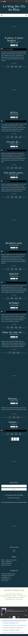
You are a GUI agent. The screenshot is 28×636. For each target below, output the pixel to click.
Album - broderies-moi (6, 563)
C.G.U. (5, 597)
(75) (5, 577)
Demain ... (14, 398)
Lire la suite (14, 63)
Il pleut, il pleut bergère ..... (14, 39)
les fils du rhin (12, 502)
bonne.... (14, 422)
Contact (18, 595)
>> (17, 439)
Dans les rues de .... (14, 332)
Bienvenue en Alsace (6, 565)
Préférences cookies (19, 599)
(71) (6, 578)
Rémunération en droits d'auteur (12, 597)
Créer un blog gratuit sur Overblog (5, 595)
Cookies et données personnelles (10, 599)
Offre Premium (20, 597)
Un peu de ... (14, 141)
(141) (8, 573)
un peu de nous (14, 424)
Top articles (14, 595)
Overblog (22, 590)
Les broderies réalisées (14, 114)
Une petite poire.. (14, 172)
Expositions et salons (14, 42)
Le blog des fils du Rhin (14, 7)
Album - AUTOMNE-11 (6, 561)
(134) (7, 575)
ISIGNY (14, 273)
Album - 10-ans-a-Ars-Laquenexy (9, 560)
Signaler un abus (23, 595)
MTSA (14, 112)
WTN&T (14, 303)
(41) (4, 580)
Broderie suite (14, 243)
